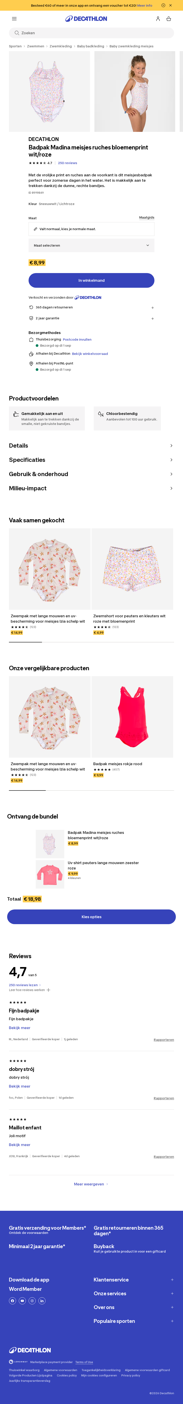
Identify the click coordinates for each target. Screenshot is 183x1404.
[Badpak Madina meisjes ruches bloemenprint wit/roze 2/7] (134, 91)
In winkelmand (92, 280)
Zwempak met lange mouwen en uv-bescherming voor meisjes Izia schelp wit (48, 619)
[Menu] (14, 18)
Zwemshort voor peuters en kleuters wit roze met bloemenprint (129, 619)
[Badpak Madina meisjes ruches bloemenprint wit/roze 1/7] (49, 91)
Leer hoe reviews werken (27, 990)
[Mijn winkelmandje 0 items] (168, 18)
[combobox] (91, 245)
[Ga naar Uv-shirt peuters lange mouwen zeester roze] (50, 874)
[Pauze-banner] (163, 5)
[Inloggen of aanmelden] (158, 18)
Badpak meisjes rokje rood (117, 764)
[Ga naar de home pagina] (86, 19)
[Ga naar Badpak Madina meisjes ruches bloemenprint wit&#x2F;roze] (50, 844)
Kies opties (92, 917)
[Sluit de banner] (170, 5)
